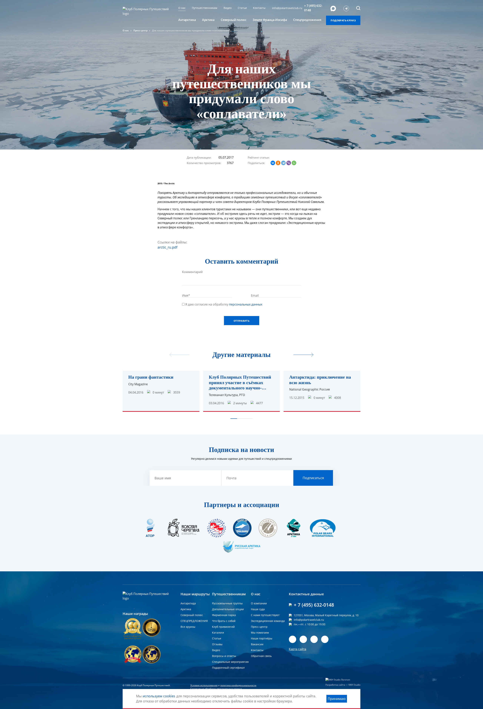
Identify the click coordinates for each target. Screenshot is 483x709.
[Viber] (288, 163)
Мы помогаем (260, 632)
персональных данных (245, 304)
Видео (228, 8)
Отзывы (217, 644)
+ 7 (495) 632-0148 (313, 8)
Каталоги (218, 632)
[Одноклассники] (278, 163)
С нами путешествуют (265, 615)
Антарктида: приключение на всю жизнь (320, 380)
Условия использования (204, 685)
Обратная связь (261, 656)
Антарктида (188, 603)
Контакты (259, 8)
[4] (290, 157)
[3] (287, 157)
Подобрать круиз (343, 20)
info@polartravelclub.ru (287, 8)
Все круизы (188, 626)
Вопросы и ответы (224, 656)
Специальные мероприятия (230, 662)
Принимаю (337, 698)
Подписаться (313, 478)
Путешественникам (204, 8)
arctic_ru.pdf (167, 247)
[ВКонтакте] (273, 163)
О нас (182, 8)
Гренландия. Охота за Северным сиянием (392, 380)
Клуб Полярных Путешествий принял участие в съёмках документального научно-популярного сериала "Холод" (240, 383)
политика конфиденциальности (238, 685)
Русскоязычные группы (227, 603)
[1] (279, 157)
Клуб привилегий (223, 626)
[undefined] (303, 355)
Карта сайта (297, 649)
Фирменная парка (224, 615)
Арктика (186, 609)
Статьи (242, 8)
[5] (294, 157)
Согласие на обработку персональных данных (216, 688)
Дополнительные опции (228, 609)
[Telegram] (283, 163)
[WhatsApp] (294, 163)
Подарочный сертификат (228, 667)
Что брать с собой (223, 621)
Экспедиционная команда (268, 621)
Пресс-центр (140, 30)
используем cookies (159, 696)
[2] (283, 157)
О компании (259, 603)
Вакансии (257, 644)
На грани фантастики (150, 377)
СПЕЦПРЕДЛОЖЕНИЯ (194, 621)
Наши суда (258, 609)
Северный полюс (192, 615)
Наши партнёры (261, 638)
